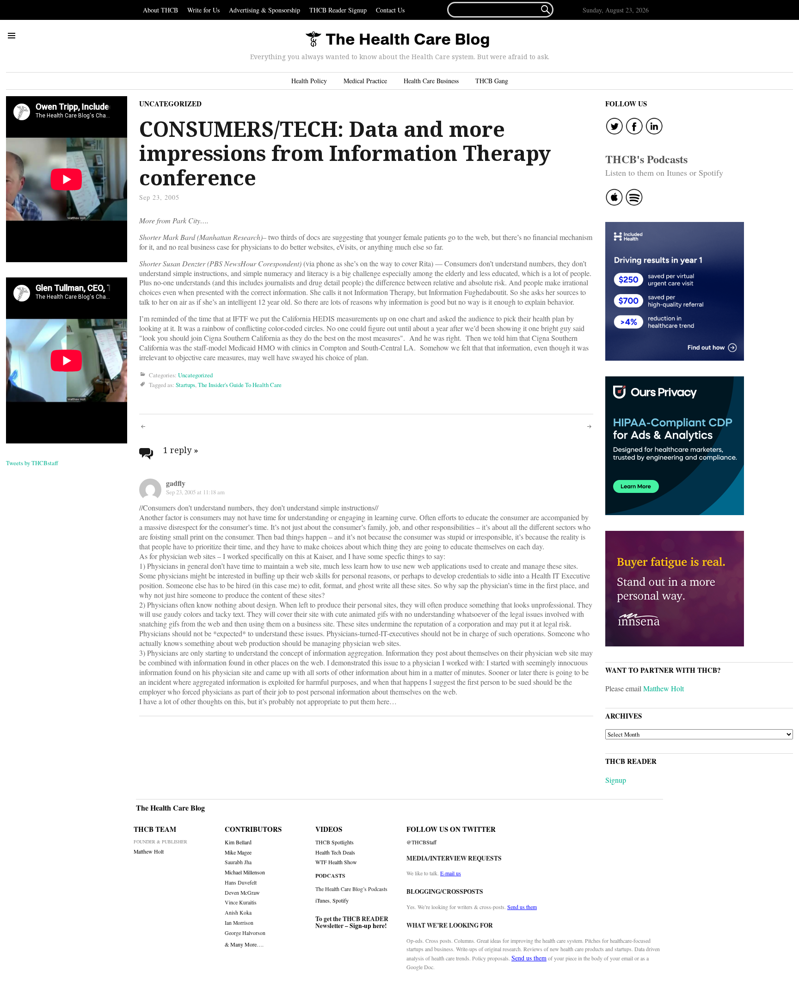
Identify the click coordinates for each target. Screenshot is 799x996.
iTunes (322, 900)
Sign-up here (367, 925)
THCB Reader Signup (338, 10)
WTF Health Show (336, 862)
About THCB (160, 10)
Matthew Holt (663, 688)
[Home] (397, 40)
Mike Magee (238, 852)
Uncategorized (170, 103)
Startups (185, 385)
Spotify (340, 900)
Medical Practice (365, 80)
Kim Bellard (238, 842)
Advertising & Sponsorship (264, 10)
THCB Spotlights (334, 842)
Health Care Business (431, 80)
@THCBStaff (421, 842)
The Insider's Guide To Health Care (240, 385)
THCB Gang (491, 80)
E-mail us (450, 873)
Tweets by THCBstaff (32, 463)
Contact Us (390, 10)
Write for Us (203, 10)
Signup (615, 780)
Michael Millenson (245, 872)
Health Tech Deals (335, 852)
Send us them (522, 906)
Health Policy (309, 80)
